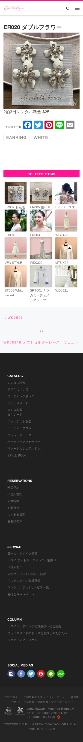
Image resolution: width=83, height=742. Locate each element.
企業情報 (29, 701)
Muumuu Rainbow (61, 708)
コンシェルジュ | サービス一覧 (28, 587)
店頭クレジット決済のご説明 (26, 574)
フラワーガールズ (19, 435)
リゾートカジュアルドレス (25, 448)
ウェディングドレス (20, 396)
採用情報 (42, 701)
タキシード (14, 414)
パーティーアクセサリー (23, 442)
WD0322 (36, 263)
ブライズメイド (17, 403)
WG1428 (61, 235)
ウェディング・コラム (22, 640)
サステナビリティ (62, 701)
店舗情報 (13, 501)
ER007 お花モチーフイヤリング (15, 212)
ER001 (10, 235)
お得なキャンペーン (20, 594)
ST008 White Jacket (14, 293)
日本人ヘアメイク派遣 (22, 553)
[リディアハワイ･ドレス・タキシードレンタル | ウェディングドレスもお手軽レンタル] (13, 7)
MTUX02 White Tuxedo (65, 265)
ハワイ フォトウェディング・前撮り (31, 560)
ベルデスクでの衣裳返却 (23, 580)
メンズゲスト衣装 (19, 421)
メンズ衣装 (14, 410)
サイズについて (17, 389)
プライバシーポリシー (54, 697)
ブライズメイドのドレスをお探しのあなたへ (37, 633)
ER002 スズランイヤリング (65, 212)
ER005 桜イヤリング (40, 209)
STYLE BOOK (17, 455)
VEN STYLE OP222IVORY (15, 265)
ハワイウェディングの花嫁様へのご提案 (34, 626)
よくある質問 (16, 514)
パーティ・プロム (19, 428)
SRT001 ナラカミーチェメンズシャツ (39, 295)
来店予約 (13, 487)
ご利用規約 (30, 697)
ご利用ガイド (12, 697)
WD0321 (61, 290)
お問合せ (13, 508)
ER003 (35, 235)
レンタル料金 (16, 382)
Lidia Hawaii (36, 708)
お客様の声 (14, 521)
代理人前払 (14, 494)
